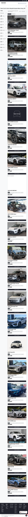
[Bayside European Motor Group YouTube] (26, 0)
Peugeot (2, 509)
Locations (24, 0)
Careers (20, 507)
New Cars (11, 505)
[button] (26, 6)
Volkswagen (3, 505)
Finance (7, 508)
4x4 (1, 508)
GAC (2, 506)
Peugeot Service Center (16, 507)
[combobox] (22, 3)
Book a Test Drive (17, 36)
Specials (7, 506)
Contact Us (20, 505)
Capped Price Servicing (16, 510)
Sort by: (20, 11)
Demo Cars (11, 506)
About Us (20, 506)
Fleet (6, 507)
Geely (2, 507)
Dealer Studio (6, 516)
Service (16, 505)
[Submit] (19, 3)
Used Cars (11, 507)
